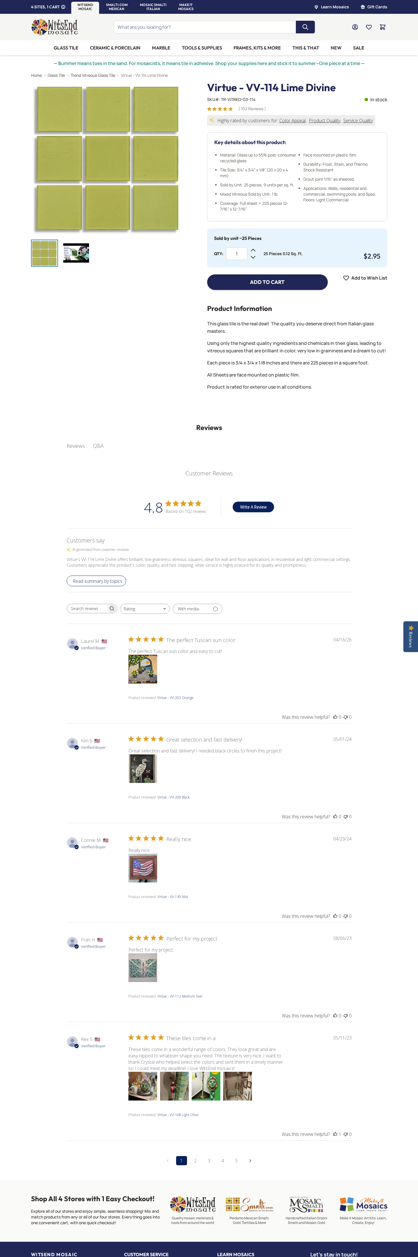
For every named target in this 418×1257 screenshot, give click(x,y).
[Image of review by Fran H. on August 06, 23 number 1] (142, 967)
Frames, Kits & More (257, 48)
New (336, 48)
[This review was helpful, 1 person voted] (335, 1134)
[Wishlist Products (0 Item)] (368, 27)
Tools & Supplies (202, 48)
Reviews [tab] (76, 445)
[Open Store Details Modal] (63, 7)
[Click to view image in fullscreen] (107, 158)
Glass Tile (66, 48)
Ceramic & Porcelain (115, 48)
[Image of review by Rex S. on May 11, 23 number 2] (174, 1086)
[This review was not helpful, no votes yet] (346, 717)
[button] (85, 7)
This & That (305, 48)
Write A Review (253, 507)
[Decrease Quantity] (253, 257)
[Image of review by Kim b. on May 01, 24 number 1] (142, 768)
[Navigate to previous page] (167, 1160)
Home (36, 75)
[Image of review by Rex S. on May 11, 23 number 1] (142, 1086)
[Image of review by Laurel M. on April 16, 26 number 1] (142, 669)
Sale (358, 48)
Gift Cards (377, 6)
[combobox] (145, 609)
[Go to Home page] (54, 27)
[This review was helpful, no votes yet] (335, 717)
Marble (161, 48)
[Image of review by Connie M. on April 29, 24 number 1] (142, 868)
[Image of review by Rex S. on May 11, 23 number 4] (237, 1086)
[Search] (305, 27)
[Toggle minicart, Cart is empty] (382, 27)
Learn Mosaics (335, 6)
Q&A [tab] (98, 445)
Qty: (218, 253)
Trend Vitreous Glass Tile (93, 75)
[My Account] (355, 27)
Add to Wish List (369, 278)
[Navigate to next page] (250, 1160)
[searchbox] (87, 608)
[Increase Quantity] (253, 250)
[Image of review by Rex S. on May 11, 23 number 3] (206, 1086)
